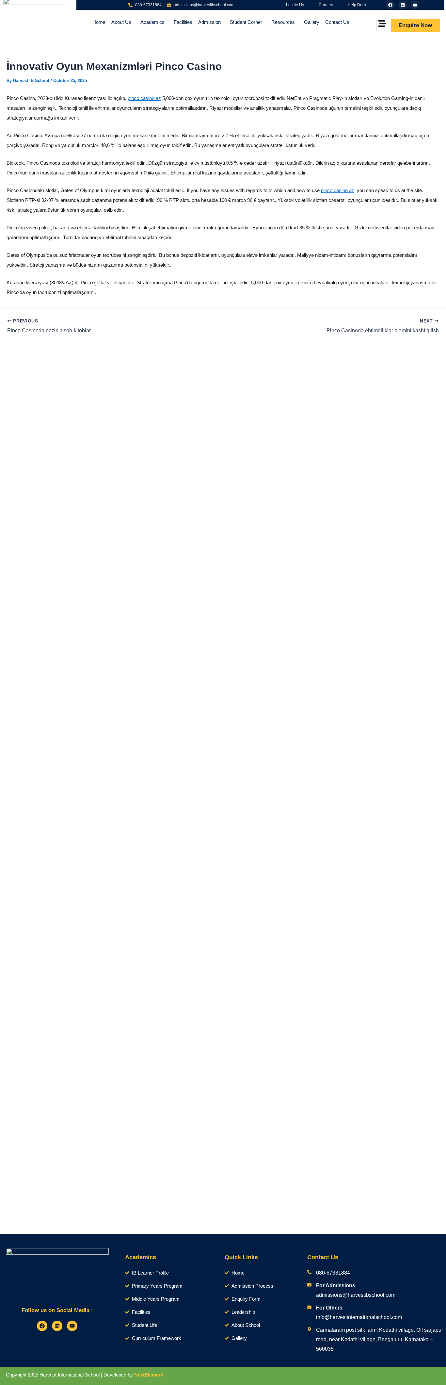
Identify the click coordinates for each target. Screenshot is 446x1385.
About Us (121, 22)
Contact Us (337, 22)
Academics (152, 22)
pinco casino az (144, 98)
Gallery (311, 22)
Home (98, 22)
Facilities (183, 22)
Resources (283, 22)
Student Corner (246, 22)
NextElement (148, 1374)
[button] (122, 22)
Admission (209, 22)
